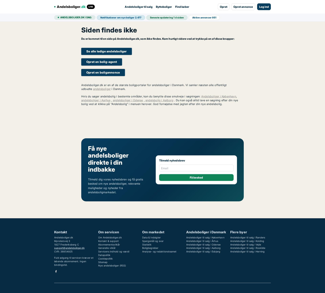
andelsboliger (102, 89)
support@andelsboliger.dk (69, 248)
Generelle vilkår (107, 248)
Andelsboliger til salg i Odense (203, 244)
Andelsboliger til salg (138, 6)
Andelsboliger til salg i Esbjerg (203, 251)
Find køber (182, 6)
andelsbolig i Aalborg (159, 100)
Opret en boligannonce (103, 72)
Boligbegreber (150, 248)
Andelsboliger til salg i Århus (202, 241)
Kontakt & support (108, 241)
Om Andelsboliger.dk (110, 237)
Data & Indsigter (151, 237)
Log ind (264, 6)
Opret (223, 6)
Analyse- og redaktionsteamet (159, 251)
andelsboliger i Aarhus (95, 100)
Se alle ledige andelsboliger (106, 51)
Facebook (56, 271)
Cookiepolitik (105, 258)
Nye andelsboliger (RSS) (112, 265)
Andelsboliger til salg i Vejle (245, 244)
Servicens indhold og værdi (113, 251)
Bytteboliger (164, 6)
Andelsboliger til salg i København (205, 237)
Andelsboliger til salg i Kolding (247, 241)
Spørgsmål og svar (153, 241)
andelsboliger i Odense (128, 100)
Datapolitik (104, 255)
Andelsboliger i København (218, 96)
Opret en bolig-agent (101, 62)
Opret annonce (243, 6)
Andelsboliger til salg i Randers (247, 237)
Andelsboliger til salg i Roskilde (247, 248)
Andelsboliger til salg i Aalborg (203, 248)
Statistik (146, 244)
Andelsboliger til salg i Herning (247, 251)
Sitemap (102, 262)
